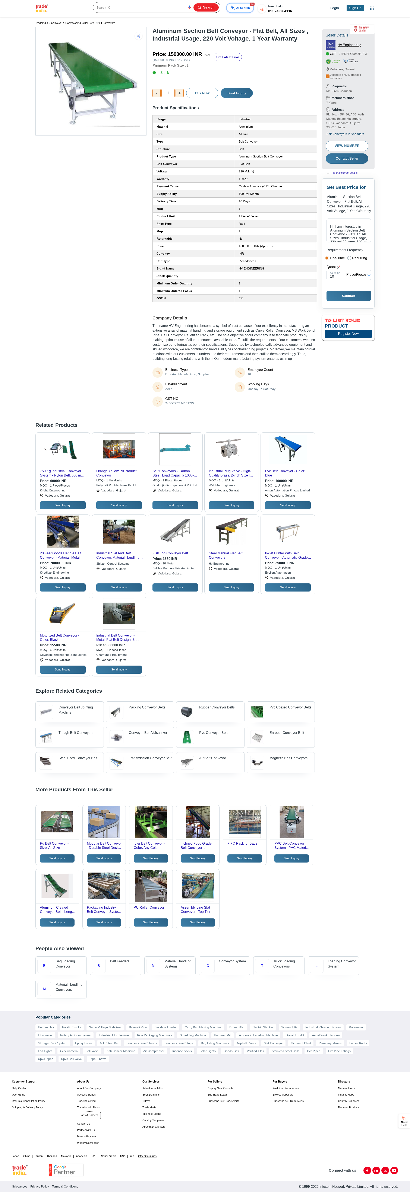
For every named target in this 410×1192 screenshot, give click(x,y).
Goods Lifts (231, 1051)
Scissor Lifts (289, 1027)
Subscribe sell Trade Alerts (288, 1101)
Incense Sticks (182, 1051)
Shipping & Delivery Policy (27, 1107)
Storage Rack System (52, 1043)
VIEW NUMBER (347, 146)
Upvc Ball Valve (71, 1059)
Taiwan (38, 1156)
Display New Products (220, 1088)
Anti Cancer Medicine (121, 1051)
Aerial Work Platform (326, 1035)
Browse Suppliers (283, 1094)
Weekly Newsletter (88, 1142)
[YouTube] (394, 1170)
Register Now (348, 333)
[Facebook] (367, 1170)
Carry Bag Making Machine (203, 1027)
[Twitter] (385, 1170)
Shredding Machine (193, 1035)
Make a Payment (87, 1136)
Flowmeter (45, 1035)
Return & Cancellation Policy (28, 1101)
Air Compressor (153, 1051)
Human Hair (46, 1027)
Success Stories (86, 1094)
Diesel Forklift (295, 1035)
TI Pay (146, 1101)
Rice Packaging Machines (154, 1035)
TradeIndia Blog (86, 1101)
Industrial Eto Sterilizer (114, 1035)
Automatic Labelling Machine (258, 1035)
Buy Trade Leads (217, 1094)
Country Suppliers (348, 1101)
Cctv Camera (69, 1051)
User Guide (18, 1094)
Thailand (52, 1156)
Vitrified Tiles (255, 1051)
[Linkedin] (376, 1170)
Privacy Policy (39, 1186)
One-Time (337, 258)
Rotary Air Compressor (75, 1035)
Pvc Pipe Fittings (339, 1051)
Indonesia (81, 1156)
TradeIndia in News (88, 1107)
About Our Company (89, 1088)
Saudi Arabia (108, 1156)
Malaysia (66, 1156)
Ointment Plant (301, 1043)
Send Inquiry (237, 93)
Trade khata (149, 1107)
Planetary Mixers (330, 1043)
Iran (132, 1156)
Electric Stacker (262, 1027)
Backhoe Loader (166, 1027)
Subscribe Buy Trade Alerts (223, 1101)
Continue (349, 295)
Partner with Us (86, 1130)
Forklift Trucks (71, 1027)
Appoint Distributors (153, 1126)
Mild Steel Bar (109, 1043)
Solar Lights (208, 1051)
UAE (94, 1156)
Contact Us (83, 1123)
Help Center (19, 1088)
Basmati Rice (138, 1027)
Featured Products (348, 1107)
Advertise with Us (152, 1088)
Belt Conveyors (106, 23)
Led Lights (45, 1051)
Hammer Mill (222, 1035)
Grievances (19, 1186)
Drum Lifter (237, 1027)
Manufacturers (346, 1088)
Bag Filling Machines (215, 1043)
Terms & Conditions (65, 1186)
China (26, 1156)
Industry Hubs (346, 1094)
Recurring (359, 258)
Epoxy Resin (83, 1043)
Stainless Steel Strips (179, 1043)
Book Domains (151, 1094)
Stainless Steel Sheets (142, 1043)
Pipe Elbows (98, 1059)
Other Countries (147, 1156)
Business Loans (151, 1113)
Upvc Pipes (45, 1059)
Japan (15, 1156)
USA (123, 1156)
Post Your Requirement (286, 1088)
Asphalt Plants (246, 1043)
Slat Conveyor (273, 1043)
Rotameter (356, 1027)
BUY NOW (202, 93)
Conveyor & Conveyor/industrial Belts (72, 23)
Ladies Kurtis (358, 1043)
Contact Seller (347, 158)
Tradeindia (41, 23)
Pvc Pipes (313, 1051)
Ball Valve (92, 1051)
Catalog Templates (153, 1120)
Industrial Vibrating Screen (323, 1027)
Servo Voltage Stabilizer (105, 1027)
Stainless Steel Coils (285, 1051)
